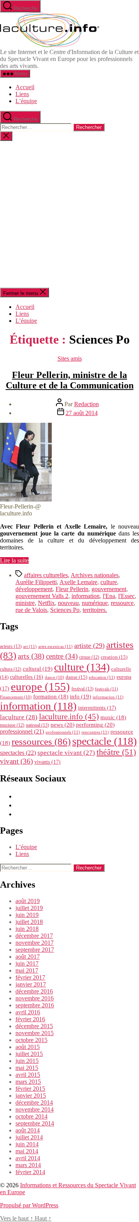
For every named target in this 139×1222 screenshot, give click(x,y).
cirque (89, 657)
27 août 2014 (82, 413)
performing (95, 724)
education (102, 677)
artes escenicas (55, 646)
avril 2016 (27, 1012)
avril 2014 (27, 1158)
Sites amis (70, 358)
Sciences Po (65, 610)
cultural (38, 669)
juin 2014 (27, 1144)
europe (40, 686)
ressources (41, 741)
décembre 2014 (34, 1102)
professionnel (22, 731)
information (85, 596)
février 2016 (30, 1019)
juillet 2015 (29, 1054)
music (113, 717)
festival (82, 689)
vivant (16, 761)
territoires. (95, 610)
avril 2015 (27, 1074)
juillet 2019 (29, 908)
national (37, 725)
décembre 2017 (34, 935)
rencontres (95, 732)
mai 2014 (26, 1151)
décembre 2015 (34, 1026)
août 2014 (27, 1130)
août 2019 (27, 901)
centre (62, 656)
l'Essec (126, 596)
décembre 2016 (34, 991)
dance (54, 677)
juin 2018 (27, 928)
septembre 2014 (34, 1123)
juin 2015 (27, 1061)
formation (50, 696)
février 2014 (30, 1172)
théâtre (116, 752)
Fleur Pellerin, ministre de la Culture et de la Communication (70, 380)
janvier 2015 (30, 1095)
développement (34, 589)
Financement (16, 697)
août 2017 (27, 956)
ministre (25, 603)
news (63, 724)
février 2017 (30, 977)
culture (108, 582)
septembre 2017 (34, 949)
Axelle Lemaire (78, 582)
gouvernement (109, 589)
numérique (95, 603)
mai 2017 (26, 970)
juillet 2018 (29, 922)
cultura (10, 669)
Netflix (46, 603)
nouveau (68, 603)
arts (31, 656)
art (30, 646)
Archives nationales (95, 575)
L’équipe (26, 101)
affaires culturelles (46, 575)
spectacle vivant (66, 752)
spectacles (18, 752)
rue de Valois (31, 610)
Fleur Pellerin (72, 589)
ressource (122, 603)
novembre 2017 (34, 942)
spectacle (104, 741)
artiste (89, 645)
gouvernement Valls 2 (41, 596)
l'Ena (109, 596)
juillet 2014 (29, 1137)
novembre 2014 (34, 1109)
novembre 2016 (34, 998)
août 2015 (27, 1047)
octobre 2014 (31, 1116)
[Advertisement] (69, 214)
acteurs (11, 646)
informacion (108, 697)
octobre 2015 (31, 1040)
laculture (18, 717)
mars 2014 (28, 1165)
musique (12, 725)
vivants (47, 762)
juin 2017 (27, 963)
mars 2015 (28, 1081)
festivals (106, 688)
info (80, 696)
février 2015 (30, 1088)
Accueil (24, 87)
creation (114, 657)
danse (76, 677)
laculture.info (69, 716)
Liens (22, 94)
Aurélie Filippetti (36, 582)
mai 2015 (26, 1067)
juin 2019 (27, 915)
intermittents (97, 708)
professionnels (63, 732)
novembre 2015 (34, 1033)
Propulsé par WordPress (29, 1205)
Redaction (86, 404)
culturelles (26, 677)
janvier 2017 (30, 984)
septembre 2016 (34, 1005)
